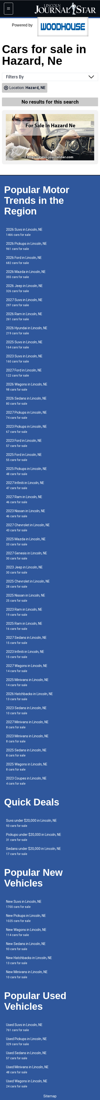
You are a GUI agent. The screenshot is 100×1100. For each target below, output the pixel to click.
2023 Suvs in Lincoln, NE (24, 358)
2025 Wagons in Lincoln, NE (26, 766)
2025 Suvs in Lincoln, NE (24, 344)
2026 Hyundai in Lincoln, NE (26, 330)
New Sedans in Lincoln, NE (26, 946)
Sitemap (50, 1096)
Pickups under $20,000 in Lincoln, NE (33, 837)
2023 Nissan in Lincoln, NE (25, 513)
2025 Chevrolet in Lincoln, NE (28, 583)
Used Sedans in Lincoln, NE (26, 1055)
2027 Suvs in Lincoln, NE (24, 302)
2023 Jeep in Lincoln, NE (24, 569)
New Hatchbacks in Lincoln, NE (29, 960)
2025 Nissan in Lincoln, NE (25, 597)
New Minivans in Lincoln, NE (27, 974)
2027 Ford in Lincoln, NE (24, 372)
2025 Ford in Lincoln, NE (24, 457)
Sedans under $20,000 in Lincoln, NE (33, 851)
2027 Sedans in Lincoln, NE (26, 640)
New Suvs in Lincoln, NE (24, 904)
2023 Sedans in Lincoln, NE (26, 710)
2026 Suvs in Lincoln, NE (24, 232)
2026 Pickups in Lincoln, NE (26, 246)
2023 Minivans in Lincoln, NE (27, 738)
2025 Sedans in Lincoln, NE (26, 752)
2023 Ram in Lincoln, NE (24, 611)
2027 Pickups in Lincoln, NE (26, 414)
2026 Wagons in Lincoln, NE (26, 386)
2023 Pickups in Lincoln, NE (26, 429)
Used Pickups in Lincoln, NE (26, 1041)
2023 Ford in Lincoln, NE (24, 443)
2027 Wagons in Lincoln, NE (26, 668)
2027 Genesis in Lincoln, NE (26, 555)
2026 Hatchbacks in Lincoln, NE (29, 696)
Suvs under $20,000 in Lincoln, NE (31, 823)
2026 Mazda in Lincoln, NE (26, 274)
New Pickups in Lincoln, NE (26, 918)
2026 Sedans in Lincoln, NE (26, 400)
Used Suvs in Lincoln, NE (24, 1027)
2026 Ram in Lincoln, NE (24, 316)
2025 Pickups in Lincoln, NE (26, 471)
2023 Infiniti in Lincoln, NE (25, 654)
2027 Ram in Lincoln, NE (24, 499)
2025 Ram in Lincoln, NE (24, 626)
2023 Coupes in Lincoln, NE (26, 780)
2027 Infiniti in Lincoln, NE (25, 485)
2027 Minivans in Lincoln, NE (27, 724)
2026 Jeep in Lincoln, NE (24, 288)
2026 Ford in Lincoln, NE (24, 260)
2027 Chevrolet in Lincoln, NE (28, 527)
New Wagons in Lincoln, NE (26, 932)
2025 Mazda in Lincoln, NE (26, 541)
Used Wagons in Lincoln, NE (26, 1083)
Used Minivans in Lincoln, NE (27, 1069)
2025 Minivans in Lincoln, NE (27, 682)
